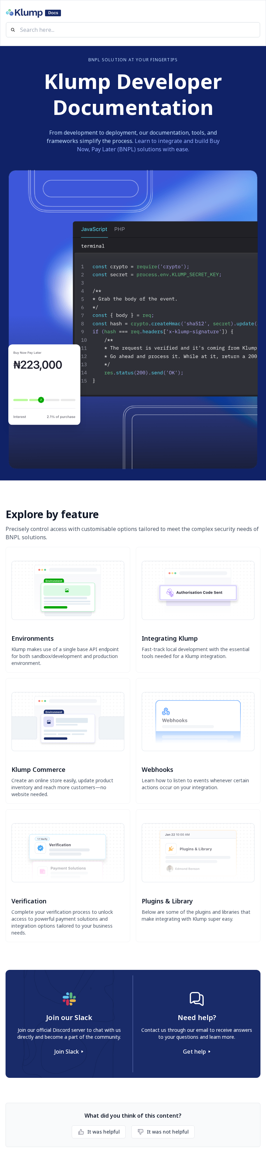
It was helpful (103, 1131)
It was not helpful (168, 1131)
